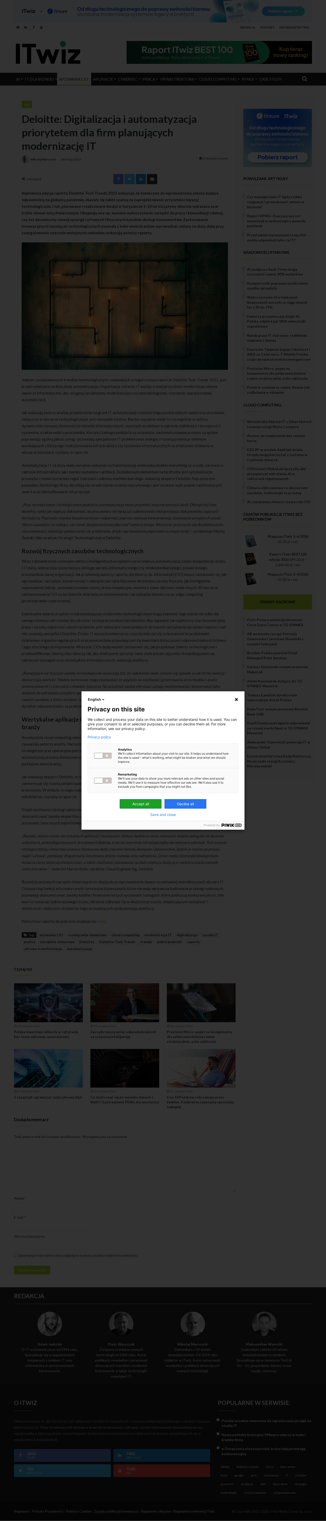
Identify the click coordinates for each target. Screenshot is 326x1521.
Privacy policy (99, 737)
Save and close (163, 815)
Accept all (140, 804)
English (94, 699)
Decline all (185, 804)
